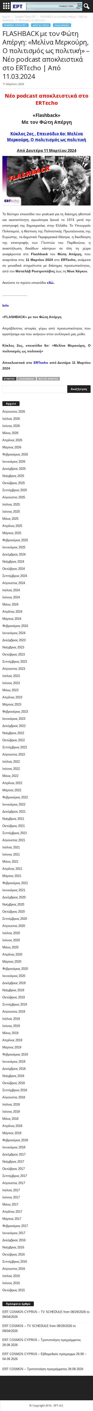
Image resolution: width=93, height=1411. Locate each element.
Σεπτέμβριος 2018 (14, 1090)
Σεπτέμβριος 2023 (14, 661)
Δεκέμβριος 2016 (14, 1240)
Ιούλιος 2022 (11, 761)
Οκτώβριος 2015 (13, 1290)
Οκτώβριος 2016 (13, 1254)
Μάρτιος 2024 (11, 618)
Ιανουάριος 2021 (13, 890)
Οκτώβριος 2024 (13, 568)
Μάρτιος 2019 (11, 1047)
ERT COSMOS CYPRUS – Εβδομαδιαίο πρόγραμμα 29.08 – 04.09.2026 (44, 1356)
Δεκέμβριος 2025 (14, 468)
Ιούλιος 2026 (11, 418)
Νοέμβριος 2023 (13, 647)
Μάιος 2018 (10, 1119)
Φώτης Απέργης (48, 378)
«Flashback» (26, 378)
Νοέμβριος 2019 (13, 990)
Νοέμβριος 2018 (13, 1076)
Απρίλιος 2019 (12, 1040)
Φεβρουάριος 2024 (15, 626)
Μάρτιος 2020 (11, 961)
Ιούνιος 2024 (11, 597)
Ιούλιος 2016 (11, 1276)
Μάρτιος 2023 (11, 704)
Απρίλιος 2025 (12, 526)
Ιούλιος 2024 (11, 590)
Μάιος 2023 (10, 690)
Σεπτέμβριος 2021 (14, 833)
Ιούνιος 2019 (11, 1026)
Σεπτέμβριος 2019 (14, 1004)
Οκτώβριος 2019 (13, 997)
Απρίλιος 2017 (12, 1211)
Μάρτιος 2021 (11, 876)
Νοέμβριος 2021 (13, 819)
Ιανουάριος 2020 (13, 976)
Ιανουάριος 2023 (13, 719)
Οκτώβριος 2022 (13, 740)
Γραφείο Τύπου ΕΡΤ (15, 25)
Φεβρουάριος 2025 (15, 540)
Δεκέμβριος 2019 (14, 983)
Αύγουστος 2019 (13, 1011)
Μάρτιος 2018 (11, 1133)
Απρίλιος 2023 (12, 697)
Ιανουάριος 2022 (13, 804)
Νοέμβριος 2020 (13, 904)
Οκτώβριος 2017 (13, 1169)
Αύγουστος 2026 (13, 411)
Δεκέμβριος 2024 (14, 554)
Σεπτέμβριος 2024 (14, 576)
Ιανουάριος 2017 (13, 1233)
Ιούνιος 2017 (11, 1197)
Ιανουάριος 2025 (13, 547)
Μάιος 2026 (10, 433)
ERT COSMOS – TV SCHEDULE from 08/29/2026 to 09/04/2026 (39, 1328)
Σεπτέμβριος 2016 (14, 1261)
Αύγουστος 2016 (13, 1269)
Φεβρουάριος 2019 (15, 1054)
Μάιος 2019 (10, 1033)
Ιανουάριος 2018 (13, 1147)
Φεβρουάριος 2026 (15, 454)
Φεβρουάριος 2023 (15, 711)
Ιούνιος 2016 (11, 1283)
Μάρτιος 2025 (11, 533)
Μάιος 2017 (10, 1204)
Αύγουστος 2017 (13, 1183)
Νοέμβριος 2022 (13, 733)
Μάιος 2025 (10, 518)
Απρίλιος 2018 (12, 1126)
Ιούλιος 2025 (11, 504)
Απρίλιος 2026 (12, 440)
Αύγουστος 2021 (13, 840)
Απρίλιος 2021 (12, 869)
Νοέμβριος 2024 (13, 561)
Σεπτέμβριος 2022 (14, 747)
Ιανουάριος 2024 (13, 633)
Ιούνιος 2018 (11, 1111)
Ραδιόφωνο (62, 25)
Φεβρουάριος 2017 (15, 1226)
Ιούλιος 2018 (11, 1104)
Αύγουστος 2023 (13, 668)
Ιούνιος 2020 (11, 940)
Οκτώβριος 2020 (13, 911)
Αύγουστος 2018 (13, 1097)
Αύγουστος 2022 (13, 754)
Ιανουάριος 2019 (13, 1061)
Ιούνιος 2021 (11, 854)
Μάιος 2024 (10, 604)
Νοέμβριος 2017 (13, 1161)
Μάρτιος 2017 (11, 1219)
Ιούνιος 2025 (11, 511)
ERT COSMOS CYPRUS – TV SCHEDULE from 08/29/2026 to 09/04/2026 (45, 1314)
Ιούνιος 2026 (11, 426)
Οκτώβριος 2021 (13, 826)
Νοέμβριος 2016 (13, 1247)
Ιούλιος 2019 (11, 1019)
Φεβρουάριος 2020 (15, 969)
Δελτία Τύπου (41, 25)
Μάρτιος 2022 (11, 790)
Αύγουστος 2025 (13, 497)
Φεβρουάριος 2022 (15, 797)
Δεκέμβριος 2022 (14, 726)
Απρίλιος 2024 (12, 611)
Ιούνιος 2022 (11, 769)
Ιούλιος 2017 (11, 1190)
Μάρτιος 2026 (11, 447)
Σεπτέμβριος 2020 (14, 919)
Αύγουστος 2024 (13, 583)
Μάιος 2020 (10, 947)
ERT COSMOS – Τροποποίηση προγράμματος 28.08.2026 (42, 1369)
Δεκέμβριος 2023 (14, 640)
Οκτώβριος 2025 (13, 483)
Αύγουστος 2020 (13, 926)
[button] (85, 6)
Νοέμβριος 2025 (13, 476)
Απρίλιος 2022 (12, 783)
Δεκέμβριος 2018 (14, 1069)
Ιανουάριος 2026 (13, 461)
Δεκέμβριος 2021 (14, 811)
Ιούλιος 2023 (11, 676)
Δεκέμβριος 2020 (14, 897)
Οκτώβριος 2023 (13, 654)
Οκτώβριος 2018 (13, 1083)
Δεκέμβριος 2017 (14, 1154)
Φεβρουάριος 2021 (15, 883)
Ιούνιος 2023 (11, 683)
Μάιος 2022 (10, 776)
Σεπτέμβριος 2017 (14, 1176)
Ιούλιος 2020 (11, 933)
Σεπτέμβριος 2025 (14, 490)
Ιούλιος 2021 (11, 847)
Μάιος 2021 (10, 861)
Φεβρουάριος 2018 (15, 1140)
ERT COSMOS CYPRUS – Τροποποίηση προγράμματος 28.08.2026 (41, 1342)
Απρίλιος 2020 (12, 954)
